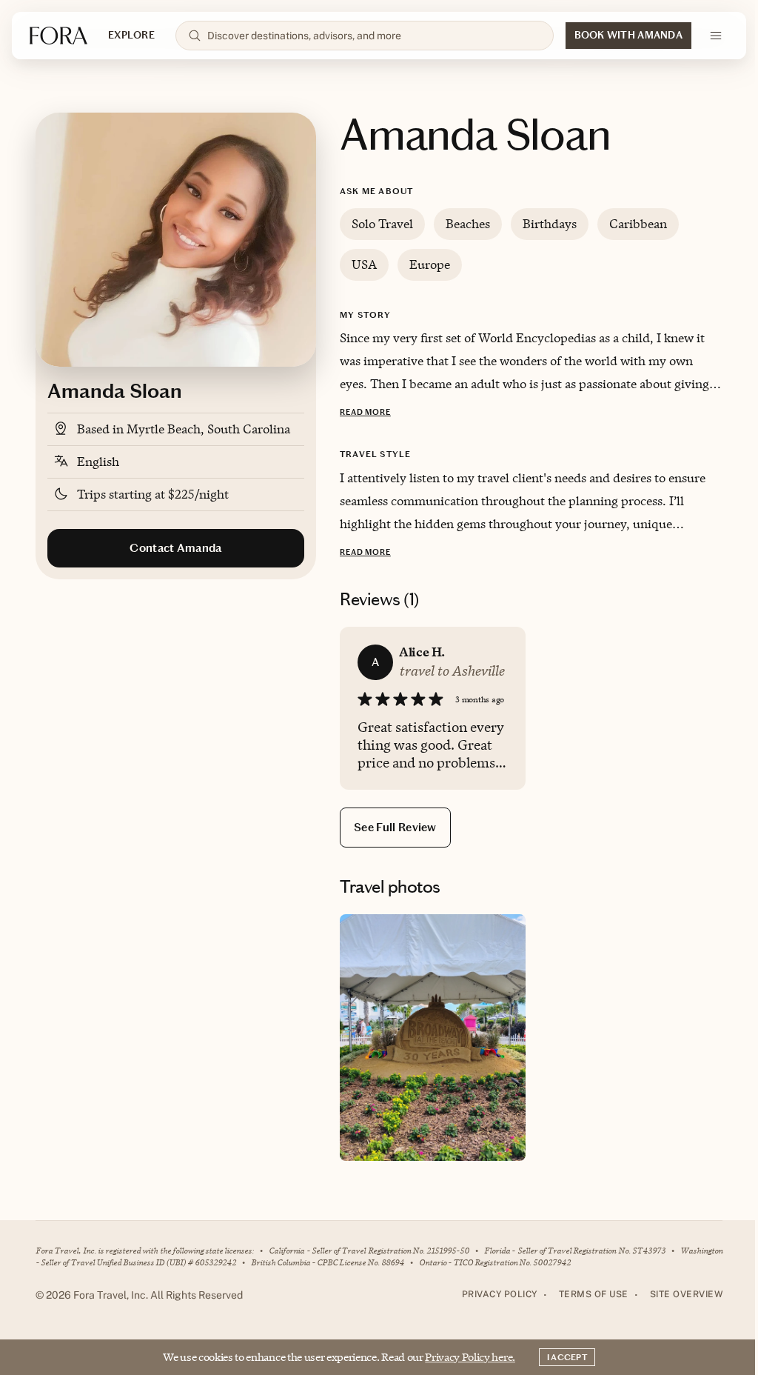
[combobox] (374, 35)
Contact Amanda (175, 548)
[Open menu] (715, 35)
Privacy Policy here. (470, 1357)
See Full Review (395, 827)
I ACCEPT (567, 1357)
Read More (365, 412)
